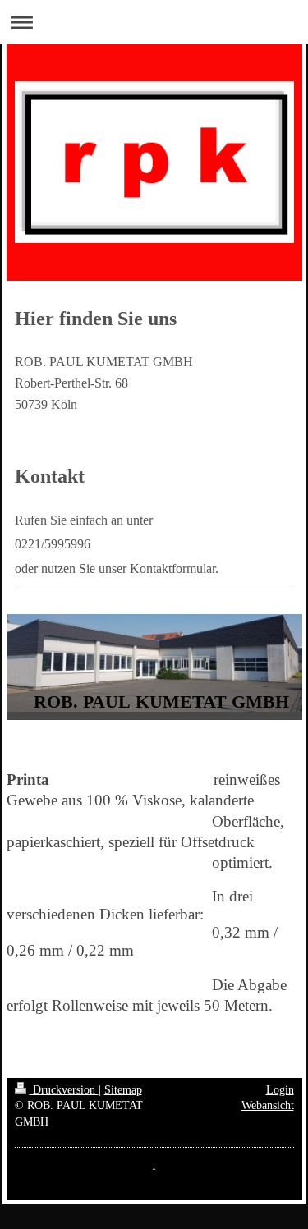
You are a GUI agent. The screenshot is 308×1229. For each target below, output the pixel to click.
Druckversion (64, 1090)
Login (280, 1090)
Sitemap (123, 1090)
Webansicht (267, 1105)
